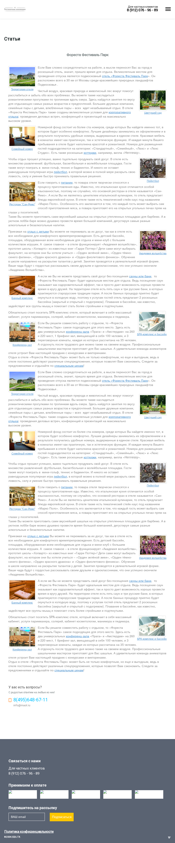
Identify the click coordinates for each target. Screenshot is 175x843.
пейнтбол (60, 172)
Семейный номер (22, 149)
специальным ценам (68, 365)
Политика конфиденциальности (29, 832)
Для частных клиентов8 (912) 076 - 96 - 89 (27, 770)
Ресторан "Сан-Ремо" (22, 204)
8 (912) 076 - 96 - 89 (142, 10)
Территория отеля (22, 89)
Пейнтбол (153, 181)
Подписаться (61, 817)
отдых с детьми (38, 231)
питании (67, 182)
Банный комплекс (22, 298)
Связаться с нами (25, 761)
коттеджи (90, 152)
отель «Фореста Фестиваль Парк (125, 76)
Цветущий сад (153, 112)
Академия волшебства (152, 253)
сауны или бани (140, 276)
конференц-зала (77, 331)
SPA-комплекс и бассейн (152, 334)
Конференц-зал (22, 345)
